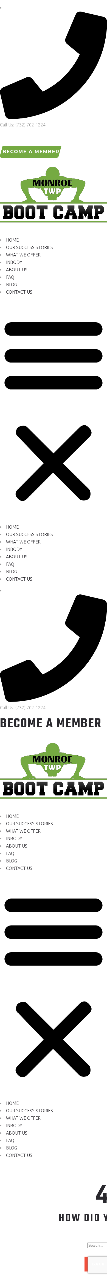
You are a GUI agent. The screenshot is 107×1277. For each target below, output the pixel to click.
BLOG (11, 284)
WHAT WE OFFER (23, 254)
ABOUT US (16, 269)
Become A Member (51, 724)
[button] (53, 409)
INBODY (14, 262)
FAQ (10, 277)
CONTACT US (19, 292)
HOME (12, 239)
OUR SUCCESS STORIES (29, 247)
